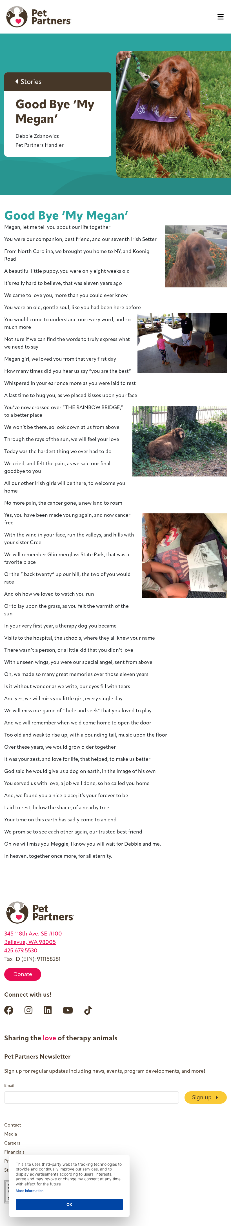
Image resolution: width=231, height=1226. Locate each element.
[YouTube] (68, 1010)
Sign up (202, 1098)
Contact (12, 1125)
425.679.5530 (20, 951)
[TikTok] (88, 1010)
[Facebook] (8, 1010)
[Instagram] (28, 1010)
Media (10, 1134)
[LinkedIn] (48, 1010)
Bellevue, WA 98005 (30, 942)
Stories (30, 82)
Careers (12, 1143)
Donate (22, 974)
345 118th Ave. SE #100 (33, 934)
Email (9, 1086)
